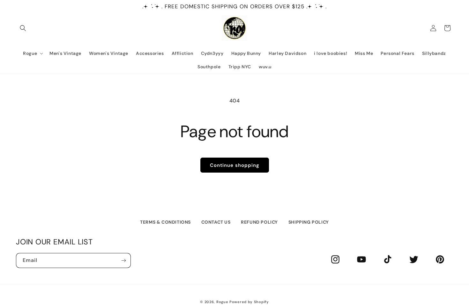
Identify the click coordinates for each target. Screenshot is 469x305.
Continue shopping (234, 165)
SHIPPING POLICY (308, 222)
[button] (23, 28)
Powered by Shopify (249, 302)
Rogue (222, 302)
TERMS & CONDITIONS (165, 222)
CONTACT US (216, 222)
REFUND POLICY (259, 222)
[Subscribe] (123, 260)
